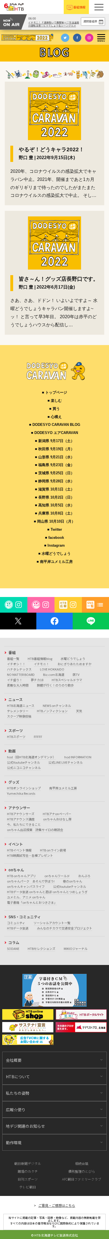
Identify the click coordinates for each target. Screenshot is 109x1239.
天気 (79, 711)
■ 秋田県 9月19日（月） (54, 449)
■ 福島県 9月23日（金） (54, 465)
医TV (76, 674)
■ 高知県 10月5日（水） (54, 505)
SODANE (13, 948)
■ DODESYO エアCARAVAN (54, 433)
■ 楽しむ (55, 400)
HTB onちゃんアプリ (21, 876)
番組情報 (79, 7)
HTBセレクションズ (41, 948)
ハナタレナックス (19, 669)
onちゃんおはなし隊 (57, 819)
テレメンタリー (18, 711)
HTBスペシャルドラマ (67, 680)
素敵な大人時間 (18, 685)
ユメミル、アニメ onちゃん (26, 897)
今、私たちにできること (24, 824)
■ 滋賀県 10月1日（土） (54, 489)
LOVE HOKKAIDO (52, 669)
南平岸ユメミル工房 (63, 788)
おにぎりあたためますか (74, 664)
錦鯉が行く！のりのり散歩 (55, 685)
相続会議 (81, 1163)
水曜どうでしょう (73, 658)
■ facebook (54, 537)
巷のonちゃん (72, 881)
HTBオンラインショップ (24, 788)
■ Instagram (54, 545)
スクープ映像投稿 (19, 716)
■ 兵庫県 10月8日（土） (54, 513)
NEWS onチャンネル (57, 705)
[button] (99, 7)
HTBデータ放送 (18, 928)
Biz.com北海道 (53, 674)
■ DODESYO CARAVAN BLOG (54, 425)
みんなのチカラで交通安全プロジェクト (64, 928)
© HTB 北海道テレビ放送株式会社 (54, 1235)
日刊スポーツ (28, 1179)
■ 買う (54, 409)
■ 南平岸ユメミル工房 (55, 562)
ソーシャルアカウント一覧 (52, 923)
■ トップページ (54, 392)
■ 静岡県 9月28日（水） (54, 481)
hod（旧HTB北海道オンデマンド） (31, 757)
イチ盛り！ (14, 680)
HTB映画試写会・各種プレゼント (30, 855)
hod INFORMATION (77, 757)
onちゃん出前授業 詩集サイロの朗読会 (35, 829)
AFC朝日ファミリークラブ (81, 1179)
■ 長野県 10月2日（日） (54, 497)
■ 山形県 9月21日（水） (54, 457)
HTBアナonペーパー (57, 813)
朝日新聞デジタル (27, 1163)
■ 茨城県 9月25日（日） (54, 473)
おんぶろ (84, 876)
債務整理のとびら (81, 1171)
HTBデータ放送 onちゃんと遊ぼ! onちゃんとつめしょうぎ (47, 891)
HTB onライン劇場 (53, 850)
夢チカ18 (37, 680)
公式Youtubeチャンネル (23, 762)
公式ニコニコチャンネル (24, 767)
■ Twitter (54, 529)
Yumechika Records (21, 793)
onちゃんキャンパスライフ (26, 886)
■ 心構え (55, 417)
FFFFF (38, 736)
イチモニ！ (41, 664)
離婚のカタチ (28, 1171)
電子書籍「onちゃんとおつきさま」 (32, 902)
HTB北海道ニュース (20, 705)
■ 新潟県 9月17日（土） (54, 441)
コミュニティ (16, 923)
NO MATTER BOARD (21, 674)
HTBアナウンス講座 (21, 819)
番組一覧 (13, 658)
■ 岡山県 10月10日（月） (54, 521)
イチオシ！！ (16, 664)
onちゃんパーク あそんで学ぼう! (30, 881)
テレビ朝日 (27, 1186)
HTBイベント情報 (19, 850)
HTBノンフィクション (52, 711)
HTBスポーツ (16, 736)
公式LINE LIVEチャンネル (65, 762)
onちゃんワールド (57, 876)
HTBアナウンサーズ (20, 813)
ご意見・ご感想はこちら (56, 1205)
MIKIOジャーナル (75, 948)
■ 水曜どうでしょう (54, 553)
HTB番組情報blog (40, 658)
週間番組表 (90, 21)
